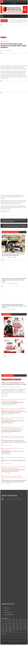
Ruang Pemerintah (17, 380)
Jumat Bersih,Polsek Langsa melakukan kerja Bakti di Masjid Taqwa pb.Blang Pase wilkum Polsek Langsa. (14, 281)
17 (14, 628)
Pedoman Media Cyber (9, 615)
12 (21, 625)
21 (3, 630)
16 (10, 628)
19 (21, 628)
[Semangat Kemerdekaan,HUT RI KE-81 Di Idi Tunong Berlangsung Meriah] (13, 450)
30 (10, 632)
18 (17, 628)
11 (17, 625)
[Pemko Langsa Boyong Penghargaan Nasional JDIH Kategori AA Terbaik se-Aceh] (13, 420)
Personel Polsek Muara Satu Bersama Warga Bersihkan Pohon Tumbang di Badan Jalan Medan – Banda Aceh (14, 227)
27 (24, 630)
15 (6, 628)
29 (6, 632)
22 (6, 630)
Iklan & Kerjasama (8, 613)
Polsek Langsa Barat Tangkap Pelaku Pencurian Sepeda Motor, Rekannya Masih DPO (13, 256)
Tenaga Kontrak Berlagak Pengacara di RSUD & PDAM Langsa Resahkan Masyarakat (13, 222)
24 (14, 630)
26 (21, 630)
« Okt (3, 635)
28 (3, 632)
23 (10, 630)
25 (17, 630)
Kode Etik (6, 611)
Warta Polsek (3, 38)
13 (24, 625)
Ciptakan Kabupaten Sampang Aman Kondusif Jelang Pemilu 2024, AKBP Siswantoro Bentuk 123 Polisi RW (14, 307)
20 (24, 628)
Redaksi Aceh (12, 258)
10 (14, 625)
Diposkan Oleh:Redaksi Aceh (6, 51)
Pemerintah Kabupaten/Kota (7, 380)
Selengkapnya (4, 397)
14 (3, 628)
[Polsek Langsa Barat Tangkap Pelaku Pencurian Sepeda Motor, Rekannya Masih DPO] (13, 245)
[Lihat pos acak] (25, 16)
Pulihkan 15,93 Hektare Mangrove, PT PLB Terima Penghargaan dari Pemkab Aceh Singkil (18, 22)
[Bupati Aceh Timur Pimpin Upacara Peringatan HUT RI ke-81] (13, 459)
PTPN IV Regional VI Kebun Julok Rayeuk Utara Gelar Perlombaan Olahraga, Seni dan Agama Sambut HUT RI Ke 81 (13, 443)
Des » (5, 635)
